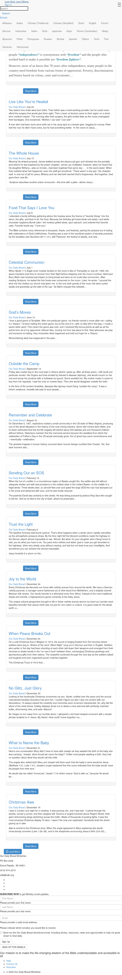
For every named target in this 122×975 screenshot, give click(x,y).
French (104, 23)
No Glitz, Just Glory (25, 688)
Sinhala (60, 39)
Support (6, 13)
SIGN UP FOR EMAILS (13, 947)
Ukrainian (7, 47)
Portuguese (33, 39)
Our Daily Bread (17, 106)
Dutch (81, 23)
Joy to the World (22, 579)
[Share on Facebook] (8, 89)
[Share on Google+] (12, 89)
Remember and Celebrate (30, 415)
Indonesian (21, 31)
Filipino (85, 39)
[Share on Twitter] (16, 89)
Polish (20, 39)
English (92, 23)
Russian (48, 39)
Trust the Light (21, 524)
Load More (14, 851)
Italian (34, 31)
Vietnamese (23, 47)
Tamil (96, 39)
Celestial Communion (26, 262)
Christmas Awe (21, 802)
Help (8, 960)
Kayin (69, 31)
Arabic (20, 23)
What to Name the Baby (29, 742)
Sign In (8, 4)
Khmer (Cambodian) (87, 31)
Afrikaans (7, 23)
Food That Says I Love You (31, 207)
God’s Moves (20, 312)
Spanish (73, 39)
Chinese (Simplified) (63, 23)
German (6, 31)
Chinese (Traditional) (38, 23)
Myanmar (7, 39)
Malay (105, 31)
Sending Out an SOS (26, 472)
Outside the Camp (24, 363)
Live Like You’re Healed (28, 101)
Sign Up (6, 941)
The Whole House (24, 153)
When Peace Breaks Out (29, 633)
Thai (106, 39)
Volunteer (11, 967)
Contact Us (11, 963)
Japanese (57, 31)
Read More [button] (30, 91)
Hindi (44, 31)
